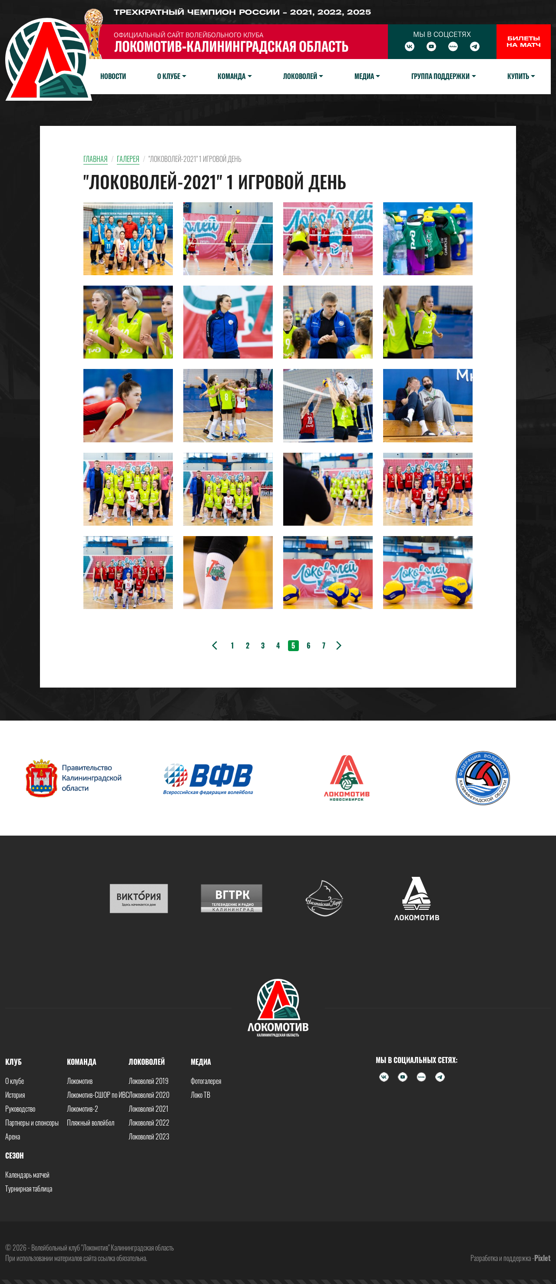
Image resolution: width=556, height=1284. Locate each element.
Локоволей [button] (300, 76)
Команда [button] (231, 76)
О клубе (14, 1081)
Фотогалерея (206, 1081)
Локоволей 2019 (149, 1081)
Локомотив (80, 1081)
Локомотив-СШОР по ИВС (98, 1095)
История (15, 1095)
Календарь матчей (27, 1174)
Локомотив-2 (82, 1108)
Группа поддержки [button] (440, 76)
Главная (95, 159)
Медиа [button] (364, 76)
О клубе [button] (168, 76)
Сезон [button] (14, 1155)
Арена (12, 1136)
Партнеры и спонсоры (32, 1122)
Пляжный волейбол (90, 1122)
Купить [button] (518, 76)
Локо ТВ (200, 1095)
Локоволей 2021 (149, 1108)
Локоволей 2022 (149, 1122)
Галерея (128, 159)
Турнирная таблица (28, 1188)
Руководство (20, 1108)
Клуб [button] (13, 1062)
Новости (113, 76)
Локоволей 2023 (149, 1136)
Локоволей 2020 (149, 1095)
